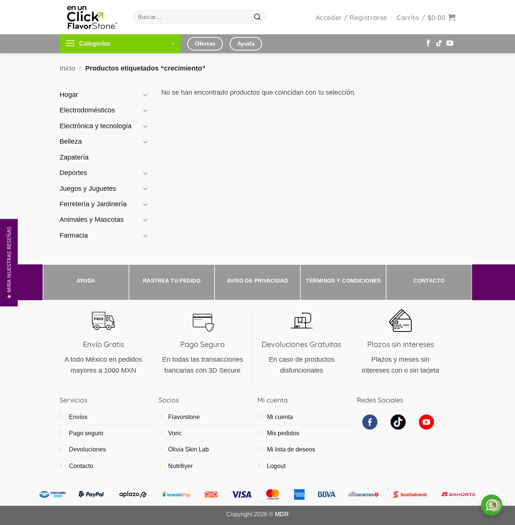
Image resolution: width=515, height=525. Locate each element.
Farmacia (74, 235)
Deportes (73, 173)
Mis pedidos (283, 433)
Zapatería (74, 157)
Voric (175, 433)
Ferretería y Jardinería (93, 204)
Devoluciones (87, 449)
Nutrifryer (180, 466)
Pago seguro (86, 433)
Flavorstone (184, 417)
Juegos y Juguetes (88, 188)
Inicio (67, 68)
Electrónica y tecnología (96, 126)
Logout (276, 466)
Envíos (78, 417)
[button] (351, 17)
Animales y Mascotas (92, 219)
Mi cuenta (280, 417)
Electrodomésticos (87, 110)
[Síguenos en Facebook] (428, 44)
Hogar (69, 94)
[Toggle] (145, 95)
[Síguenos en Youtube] (449, 44)
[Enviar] (257, 17)
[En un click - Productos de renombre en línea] (91, 17)
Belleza (71, 141)
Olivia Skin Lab (188, 449)
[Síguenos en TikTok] (439, 44)
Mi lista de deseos (291, 449)
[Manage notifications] (495, 505)
